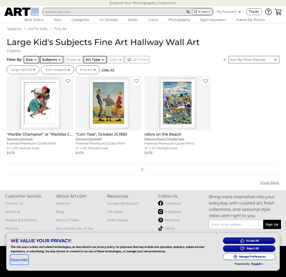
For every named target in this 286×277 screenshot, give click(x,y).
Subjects (14, 29)
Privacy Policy (19, 259)
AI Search (204, 11)
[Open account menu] (239, 11)
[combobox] (113, 12)
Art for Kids (37, 29)
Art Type (93, 60)
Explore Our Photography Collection (143, 3)
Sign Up (272, 224)
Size (29, 60)
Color (113, 60)
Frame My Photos (250, 20)
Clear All (108, 69)
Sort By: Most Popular (247, 60)
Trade (254, 12)
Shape (71, 60)
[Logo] (21, 12)
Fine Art (60, 29)
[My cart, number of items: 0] (278, 11)
